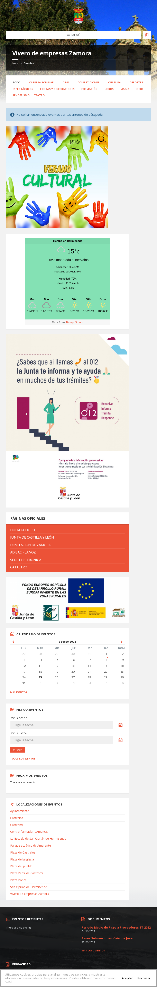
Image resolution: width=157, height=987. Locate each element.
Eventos (29, 63)
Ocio (139, 89)
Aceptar (127, 978)
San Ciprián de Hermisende (28, 887)
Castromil (16, 825)
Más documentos (93, 950)
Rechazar (143, 978)
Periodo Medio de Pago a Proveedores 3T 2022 (116, 927)
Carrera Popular (41, 82)
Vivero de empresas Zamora (29, 894)
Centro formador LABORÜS (29, 832)
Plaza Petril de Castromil (27, 873)
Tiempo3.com (74, 322)
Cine (66, 82)
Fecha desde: (19, 718)
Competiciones (88, 82)
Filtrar (17, 749)
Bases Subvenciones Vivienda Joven (108, 938)
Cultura (114, 82)
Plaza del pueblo (21, 866)
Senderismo (20, 95)
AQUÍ (8, 981)
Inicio (15, 63)
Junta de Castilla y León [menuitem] (32, 537)
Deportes (136, 82)
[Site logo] (78, 23)
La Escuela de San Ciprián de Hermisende (38, 838)
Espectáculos (22, 89)
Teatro (39, 95)
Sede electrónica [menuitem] (25, 559)
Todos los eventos (22, 758)
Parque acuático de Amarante (30, 845)
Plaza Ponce (18, 880)
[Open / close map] (147, 35)
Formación (89, 89)
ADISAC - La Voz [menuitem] (23, 552)
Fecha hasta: (18, 733)
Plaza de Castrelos (22, 852)
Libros (109, 89)
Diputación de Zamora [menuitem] (30, 544)
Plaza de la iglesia (22, 859)
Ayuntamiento (19, 811)
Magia (124, 89)
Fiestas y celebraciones (57, 89)
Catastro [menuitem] (18, 567)
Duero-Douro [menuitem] (22, 530)
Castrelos (16, 818)
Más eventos (18, 692)
